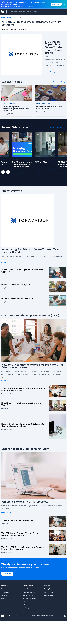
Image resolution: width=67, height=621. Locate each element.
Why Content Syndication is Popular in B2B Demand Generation (23, 389)
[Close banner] (64, 4)
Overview (5, 29)
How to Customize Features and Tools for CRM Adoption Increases (32, 366)
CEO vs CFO (41, 162)
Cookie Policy (48, 595)
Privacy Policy (48, 589)
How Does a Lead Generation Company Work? (21, 404)
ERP (24, 605)
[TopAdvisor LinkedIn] (65, 616)
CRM (24, 601)
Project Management (10, 103)
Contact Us (5, 592)
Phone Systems (50, 38)
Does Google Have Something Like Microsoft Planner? (16, 108)
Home (3, 589)
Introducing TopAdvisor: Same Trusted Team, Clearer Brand (54, 47)
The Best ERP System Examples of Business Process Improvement (23, 548)
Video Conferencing (29, 592)
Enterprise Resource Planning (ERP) (45, 159)
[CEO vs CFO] (45, 144)
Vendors (4, 595)
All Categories (27, 608)
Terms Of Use (48, 592)
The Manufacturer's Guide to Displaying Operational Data (22, 164)
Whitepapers (23, 29)
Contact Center (28, 595)
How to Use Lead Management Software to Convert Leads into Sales (22, 425)
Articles (13, 29)
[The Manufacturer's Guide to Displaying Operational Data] (22, 144)
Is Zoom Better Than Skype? (15, 284)
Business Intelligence (29, 598)
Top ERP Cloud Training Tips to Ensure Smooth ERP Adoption (20, 534)
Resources (4, 598)
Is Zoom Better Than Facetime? (17, 298)
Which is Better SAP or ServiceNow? (25, 501)
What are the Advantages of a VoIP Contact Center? (23, 270)
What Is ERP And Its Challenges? (17, 520)
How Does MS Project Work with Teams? (50, 107)
